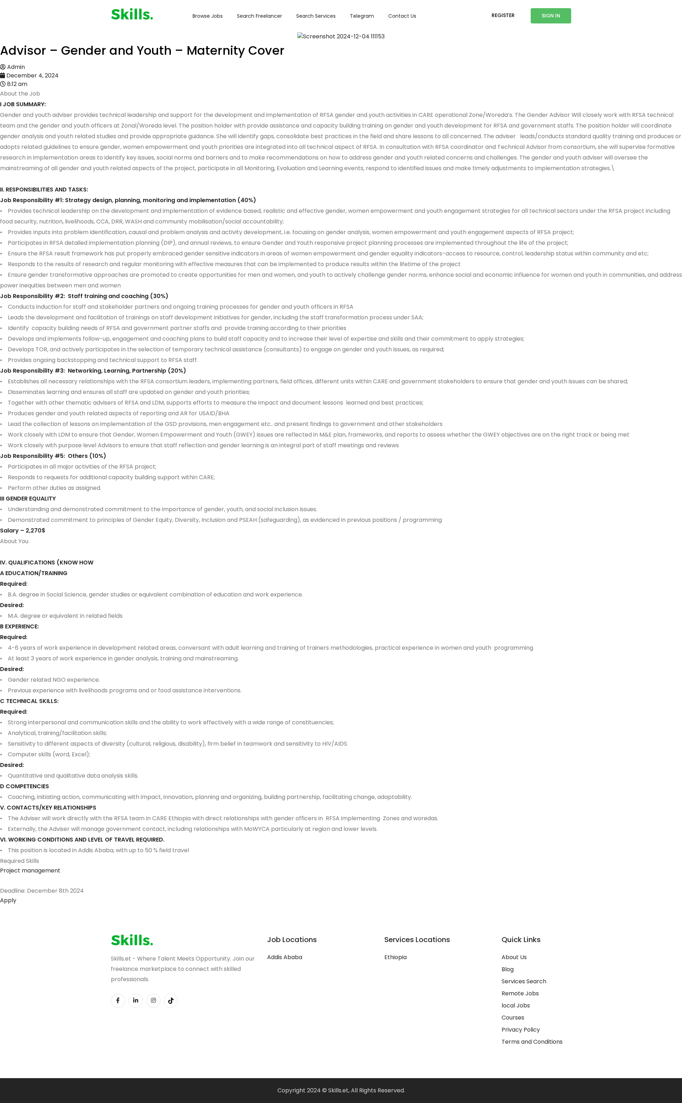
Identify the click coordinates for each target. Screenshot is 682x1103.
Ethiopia (395, 957)
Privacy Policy (521, 1030)
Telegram (362, 16)
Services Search (524, 981)
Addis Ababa (284, 957)
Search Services (316, 16)
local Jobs (516, 1005)
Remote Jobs (520, 993)
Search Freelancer (259, 16)
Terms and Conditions (532, 1042)
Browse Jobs (208, 16)
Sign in (551, 15)
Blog (508, 969)
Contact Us (402, 16)
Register (503, 15)
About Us (514, 957)
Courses (513, 1017)
